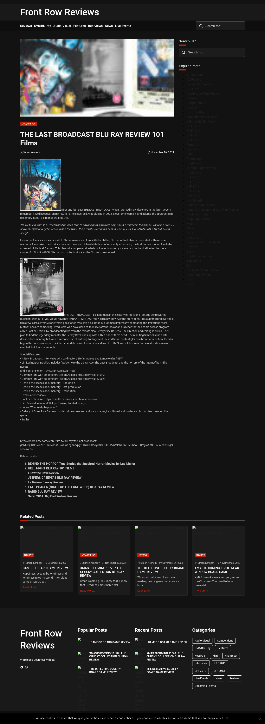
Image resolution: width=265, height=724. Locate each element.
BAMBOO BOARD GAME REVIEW (45, 568)
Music (191, 224)
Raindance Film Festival (203, 242)
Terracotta (194, 261)
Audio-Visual (195, 75)
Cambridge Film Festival (203, 93)
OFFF (190, 233)
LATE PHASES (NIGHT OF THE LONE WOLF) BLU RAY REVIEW (71, 487)
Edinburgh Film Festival (203, 121)
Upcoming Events (199, 275)
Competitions (196, 103)
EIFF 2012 (194, 126)
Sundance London (199, 256)
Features (193, 145)
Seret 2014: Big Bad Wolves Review (52, 496)
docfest (192, 107)
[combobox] (220, 25)
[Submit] (200, 26)
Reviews (192, 247)
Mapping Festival (198, 219)
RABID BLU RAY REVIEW (45, 491)
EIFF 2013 (194, 131)
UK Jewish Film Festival (203, 270)
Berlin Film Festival (200, 84)
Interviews (194, 172)
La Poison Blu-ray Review (45, 482)
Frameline (194, 158)
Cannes (192, 98)
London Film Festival (201, 205)
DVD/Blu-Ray (29, 123)
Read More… (30, 587)
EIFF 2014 (194, 135)
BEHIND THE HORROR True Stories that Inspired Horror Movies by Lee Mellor (81, 464)
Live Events (195, 200)
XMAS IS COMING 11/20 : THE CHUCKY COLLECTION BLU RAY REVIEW (102, 571)
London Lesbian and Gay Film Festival (213, 210)
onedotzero (195, 237)
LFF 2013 (193, 186)
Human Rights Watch (201, 168)
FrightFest (194, 163)
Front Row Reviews (59, 12)
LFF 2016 (193, 196)
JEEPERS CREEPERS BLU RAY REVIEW (54, 478)
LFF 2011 (193, 177)
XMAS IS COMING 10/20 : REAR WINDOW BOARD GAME (217, 570)
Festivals (193, 149)
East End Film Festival (202, 117)
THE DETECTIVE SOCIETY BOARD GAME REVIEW (160, 570)
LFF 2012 (193, 182)
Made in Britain (197, 214)
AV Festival (194, 79)
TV (189, 265)
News (190, 228)
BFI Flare (193, 89)
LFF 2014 (193, 191)
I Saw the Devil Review (43, 473)
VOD (190, 284)
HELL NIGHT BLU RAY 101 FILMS (51, 468)
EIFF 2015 (194, 140)
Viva (190, 279)
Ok (227, 718)
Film (190, 154)
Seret (190, 251)
